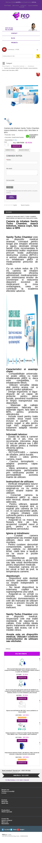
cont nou (34, 2)
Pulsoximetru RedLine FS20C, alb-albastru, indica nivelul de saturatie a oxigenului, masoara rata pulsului (22, 753)
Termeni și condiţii (8, 791)
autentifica (18, 2)
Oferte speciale (7, 812)
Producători (6, 810)
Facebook (7, 829)
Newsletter (5, 823)
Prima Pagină (7, 5)
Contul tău (5, 819)
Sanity (13, 135)
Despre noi (5, 789)
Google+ (22, 829)
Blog (13, 38)
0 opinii (15, 205)
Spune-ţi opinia (25, 205)
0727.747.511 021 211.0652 (9, 28)
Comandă (21, 7)
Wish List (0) (16, 5)
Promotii (14, 42)
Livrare (4, 793)
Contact (14, 33)
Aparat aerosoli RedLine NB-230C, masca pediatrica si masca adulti (22, 711)
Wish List (5, 822)
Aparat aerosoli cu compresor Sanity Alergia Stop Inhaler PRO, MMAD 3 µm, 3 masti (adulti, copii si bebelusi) (22, 733)
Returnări (5, 801)
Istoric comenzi (7, 820)
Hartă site (5, 803)
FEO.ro (4, 834)
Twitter (15, 829)
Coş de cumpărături (33, 5)
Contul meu (23, 5)
